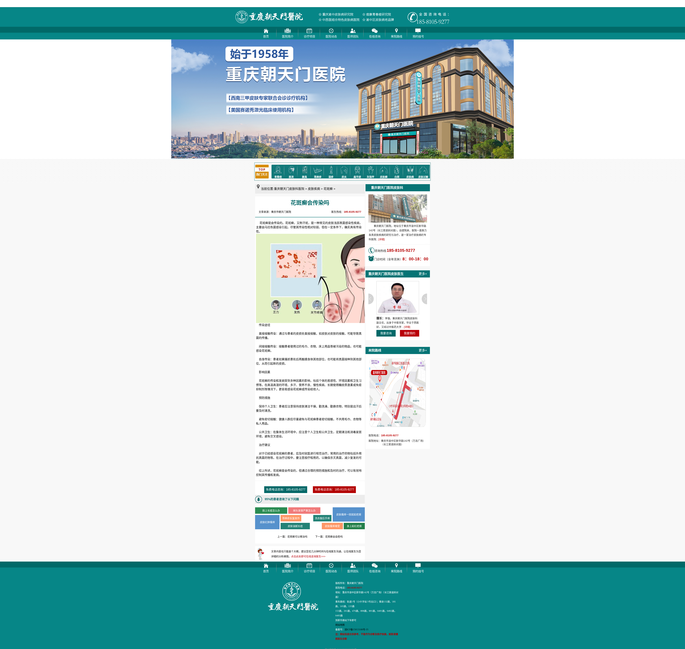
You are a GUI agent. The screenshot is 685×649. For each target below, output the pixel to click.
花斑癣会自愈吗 (334, 536)
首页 (266, 36)
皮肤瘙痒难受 (332, 526)
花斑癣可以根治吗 (297, 536)
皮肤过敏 (423, 176)
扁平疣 (357, 176)
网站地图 (340, 624)
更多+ (423, 274)
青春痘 (278, 176)
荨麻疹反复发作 (291, 518)
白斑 (396, 176)
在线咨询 (374, 36)
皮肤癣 (383, 176)
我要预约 (409, 333)
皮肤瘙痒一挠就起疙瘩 (348, 514)
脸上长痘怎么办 (271, 510)
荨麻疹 (317, 176)
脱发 (291, 176)
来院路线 (396, 36)
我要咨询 (386, 333)
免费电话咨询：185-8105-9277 (285, 489)
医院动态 (331, 36)
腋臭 (304, 176)
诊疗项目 (309, 36)
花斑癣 (328, 189)
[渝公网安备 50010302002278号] (370, 643)
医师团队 (353, 36)
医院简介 (287, 36)
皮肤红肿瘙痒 (267, 522)
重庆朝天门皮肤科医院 (289, 189)
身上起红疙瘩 (354, 526)
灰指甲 (370, 176)
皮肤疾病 (314, 189)
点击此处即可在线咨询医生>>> (308, 556)
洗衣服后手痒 (322, 518)
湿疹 (330, 176)
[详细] (381, 239)
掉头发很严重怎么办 (304, 510)
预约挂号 (418, 36)
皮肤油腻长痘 (295, 526)
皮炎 (344, 176)
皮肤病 (410, 176)
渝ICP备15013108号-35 (356, 629)
